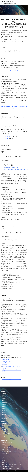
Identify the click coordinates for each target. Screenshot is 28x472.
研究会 (3, 425)
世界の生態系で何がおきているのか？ (11, 468)
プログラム (6, 138)
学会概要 (4, 393)
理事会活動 (4, 402)
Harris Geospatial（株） (7, 362)
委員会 (3, 427)
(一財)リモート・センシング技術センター (11, 370)
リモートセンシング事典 (7, 466)
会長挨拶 (4, 396)
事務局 (3, 406)
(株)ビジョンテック (6, 361)
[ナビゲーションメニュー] (25, 3)
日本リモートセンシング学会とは (10, 442)
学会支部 (4, 429)
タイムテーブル (7, 136)
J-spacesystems (5, 359)
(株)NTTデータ (5, 368)
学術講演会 (4, 423)
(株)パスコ (4, 364)
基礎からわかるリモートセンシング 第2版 (12, 462)
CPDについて (5, 453)
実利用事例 (4, 445)
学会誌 (3, 460)
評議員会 (4, 404)
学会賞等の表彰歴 (6, 434)
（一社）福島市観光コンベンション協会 (11, 379)
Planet (3, 371)
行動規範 (4, 408)
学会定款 (4, 398)
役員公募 (4, 414)
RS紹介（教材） (6, 449)
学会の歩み (4, 410)
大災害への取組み (6, 447)
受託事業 (4, 436)
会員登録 (4, 412)
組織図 (3, 400)
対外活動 (4, 431)
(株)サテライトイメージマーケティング (11, 366)
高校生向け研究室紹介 (7, 451)
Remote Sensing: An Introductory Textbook (12, 464)
